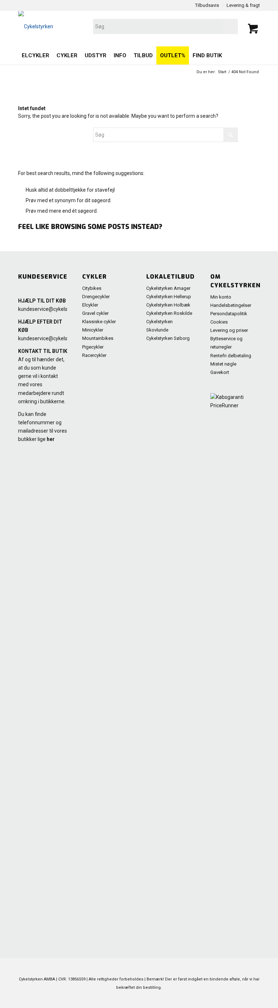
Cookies (219, 322)
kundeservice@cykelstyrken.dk (53, 309)
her (51, 439)
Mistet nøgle (223, 364)
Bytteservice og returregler (226, 343)
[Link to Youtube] (221, 999)
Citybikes (91, 288)
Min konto (220, 297)
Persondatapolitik (228, 313)
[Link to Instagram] (243, 999)
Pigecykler (93, 347)
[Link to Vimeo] (232, 999)
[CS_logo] (90, 26)
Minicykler (92, 330)
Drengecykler (96, 296)
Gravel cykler (95, 313)
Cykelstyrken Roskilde (169, 313)
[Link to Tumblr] (254, 999)
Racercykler (94, 355)
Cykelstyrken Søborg (168, 338)
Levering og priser (229, 330)
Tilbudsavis (207, 5)
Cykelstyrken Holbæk (168, 305)
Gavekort (219, 372)
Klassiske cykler (99, 321)
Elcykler (90, 305)
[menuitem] (35, 55)
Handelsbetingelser (230, 305)
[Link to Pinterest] (200, 999)
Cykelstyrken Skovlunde (159, 326)
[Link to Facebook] (211, 999)
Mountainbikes (97, 338)
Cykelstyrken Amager (168, 288)
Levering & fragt (243, 5)
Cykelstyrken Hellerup (168, 296)
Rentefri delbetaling (230, 355)
